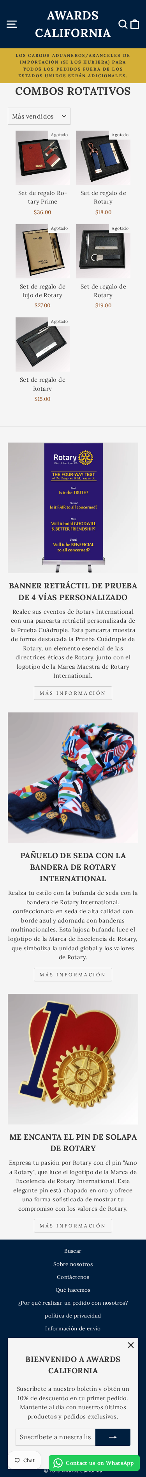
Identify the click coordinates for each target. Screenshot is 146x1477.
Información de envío (72, 1328)
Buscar (72, 1250)
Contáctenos (73, 1276)
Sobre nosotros (73, 1264)
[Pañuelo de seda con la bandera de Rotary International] (73, 777)
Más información (73, 693)
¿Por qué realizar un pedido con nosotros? (73, 1302)
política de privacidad (73, 1315)
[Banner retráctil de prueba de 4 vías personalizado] (73, 508)
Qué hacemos (73, 1289)
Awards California (73, 24)
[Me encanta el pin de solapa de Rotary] (73, 1059)
